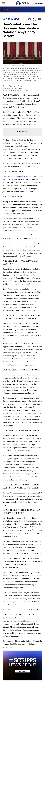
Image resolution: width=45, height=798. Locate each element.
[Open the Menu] (4, 3)
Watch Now (38, 3)
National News (11, 19)
